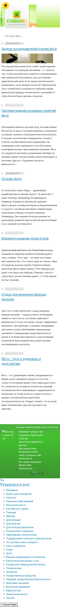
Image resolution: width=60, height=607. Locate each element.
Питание (11, 512)
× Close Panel (8, 604)
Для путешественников (20, 527)
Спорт (9, 549)
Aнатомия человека (17, 583)
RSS (56, 427)
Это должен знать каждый (21, 542)
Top (2, 480)
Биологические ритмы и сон (22, 560)
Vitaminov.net (15, 484)
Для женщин (13, 519)
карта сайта (47, 427)
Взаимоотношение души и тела (25, 238)
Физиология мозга (16, 594)
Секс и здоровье (16, 545)
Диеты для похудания (18, 493)
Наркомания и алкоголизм (21, 534)
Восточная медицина (18, 586)
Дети (9, 553)
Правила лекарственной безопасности (28, 579)
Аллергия (11, 571)
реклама (20, 427)
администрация (33, 427)
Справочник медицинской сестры (25, 564)
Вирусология (13, 590)
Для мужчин (13, 523)
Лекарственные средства (21, 575)
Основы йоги (11, 179)
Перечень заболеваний (19, 501)
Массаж (10, 516)
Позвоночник (14, 568)
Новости (11, 497)
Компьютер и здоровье (20, 531)
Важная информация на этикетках (25, 557)
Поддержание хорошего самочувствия (28, 538)
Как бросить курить (17, 508)
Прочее (10, 597)
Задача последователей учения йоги (29, 49)
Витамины (12, 490)
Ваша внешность (16, 505)
